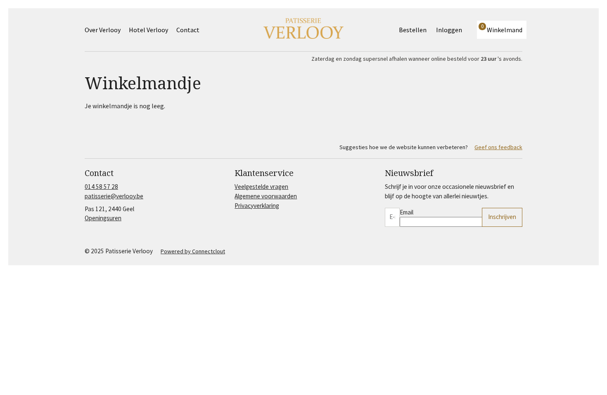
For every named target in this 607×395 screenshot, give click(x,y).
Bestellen (413, 30)
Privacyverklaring (257, 205)
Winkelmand (501, 28)
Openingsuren (103, 218)
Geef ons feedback (498, 147)
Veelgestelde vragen (261, 186)
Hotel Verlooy (148, 30)
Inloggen (449, 30)
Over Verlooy (103, 30)
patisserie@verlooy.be (114, 196)
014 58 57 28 (101, 186)
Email (406, 212)
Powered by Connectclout (193, 251)
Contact (187, 30)
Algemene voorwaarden (266, 196)
